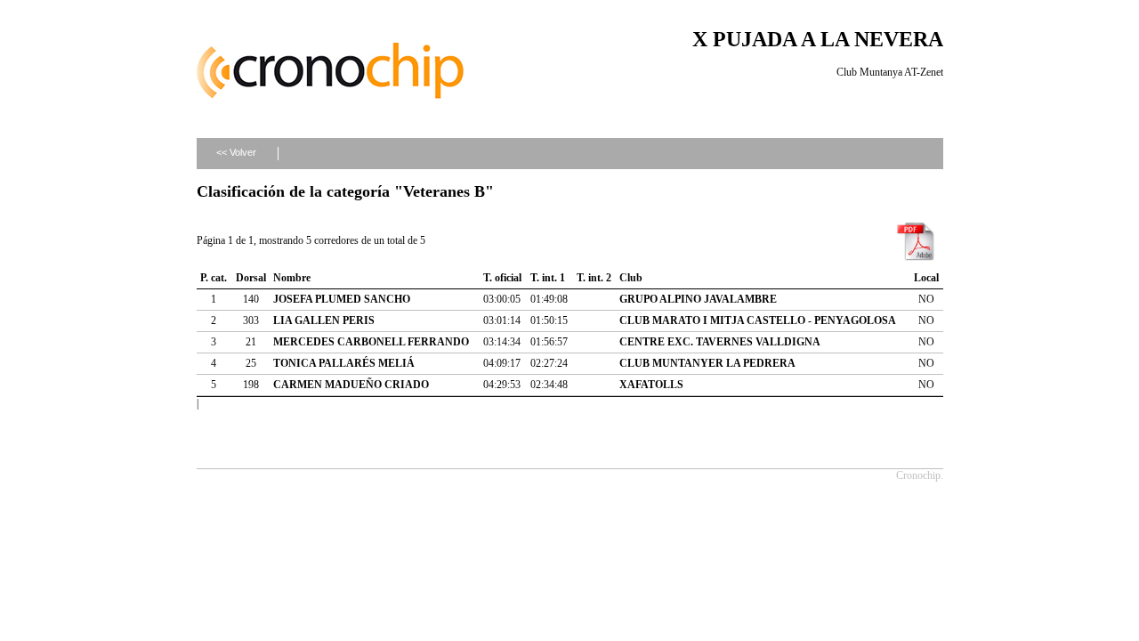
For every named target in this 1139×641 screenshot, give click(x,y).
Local (926, 278)
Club (630, 278)
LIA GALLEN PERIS (324, 320)
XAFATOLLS (651, 384)
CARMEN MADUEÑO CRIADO (351, 384)
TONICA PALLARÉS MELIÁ (344, 363)
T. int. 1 (547, 278)
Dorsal (251, 278)
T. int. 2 (594, 278)
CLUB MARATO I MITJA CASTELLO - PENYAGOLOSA (757, 320)
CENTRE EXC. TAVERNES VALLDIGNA (719, 342)
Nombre (292, 278)
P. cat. (213, 278)
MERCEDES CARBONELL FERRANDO (371, 342)
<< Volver (236, 152)
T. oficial (502, 278)
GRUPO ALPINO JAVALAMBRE (698, 299)
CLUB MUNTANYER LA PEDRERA (707, 363)
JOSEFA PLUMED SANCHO (341, 299)
